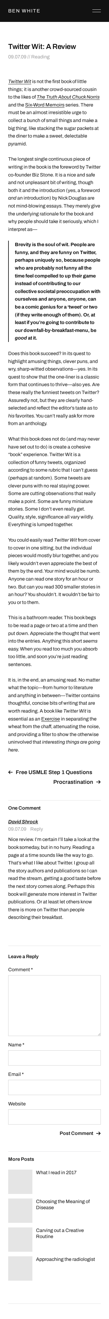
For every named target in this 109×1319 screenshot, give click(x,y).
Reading (40, 56)
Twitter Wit (19, 81)
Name (16, 1044)
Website (17, 1103)
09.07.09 (17, 56)
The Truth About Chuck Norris (68, 96)
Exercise (50, 718)
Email (16, 1074)
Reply (36, 829)
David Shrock (23, 821)
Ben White (24, 10)
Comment (20, 969)
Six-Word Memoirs (44, 104)
